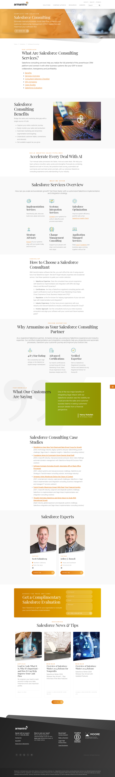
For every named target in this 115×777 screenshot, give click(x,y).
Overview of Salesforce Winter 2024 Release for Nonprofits (57, 668)
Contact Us (18, 737)
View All (56, 702)
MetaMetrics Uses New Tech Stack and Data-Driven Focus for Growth (57, 447)
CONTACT (86, 2)
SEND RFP (92, 2)
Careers (82, 5)
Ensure (28, 242)
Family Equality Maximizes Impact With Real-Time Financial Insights (56, 487)
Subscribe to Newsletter (22, 743)
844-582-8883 (25, 734)
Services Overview (32, 76)
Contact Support (63, 734)
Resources (73, 5)
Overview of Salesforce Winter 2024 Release (86, 667)
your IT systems (81, 245)
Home (15, 44)
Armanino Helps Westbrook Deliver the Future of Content (53, 477)
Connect (52, 217)
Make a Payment (63, 737)
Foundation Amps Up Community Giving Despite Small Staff (53, 455)
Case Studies (30, 85)
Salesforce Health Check (80, 218)
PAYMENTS (98, 2)
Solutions (46, 5)
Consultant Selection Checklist (37, 79)
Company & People (59, 5)
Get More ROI (20, 31)
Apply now (37, 738)
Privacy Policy (62, 742)
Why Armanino (31, 82)
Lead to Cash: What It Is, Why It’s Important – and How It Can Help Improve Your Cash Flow (28, 671)
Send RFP (18, 740)
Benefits (28, 73)
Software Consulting (33, 44)
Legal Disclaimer (63, 745)
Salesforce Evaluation (33, 88)
